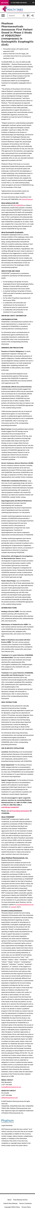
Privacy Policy (26, 1207)
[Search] (24, 15)
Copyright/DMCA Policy (12, 1207)
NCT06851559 (18, 205)
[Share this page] (32, 15)
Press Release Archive (20, 1200)
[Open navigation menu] (3, 15)
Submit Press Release (10, 1203)
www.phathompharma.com (25, 904)
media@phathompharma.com (11, 1087)
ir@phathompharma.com (9, 1097)
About (9, 1200)
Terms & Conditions (25, 1203)
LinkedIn (13, 907)
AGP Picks (4, 2)
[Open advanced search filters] (28, 15)
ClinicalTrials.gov (27, 199)
